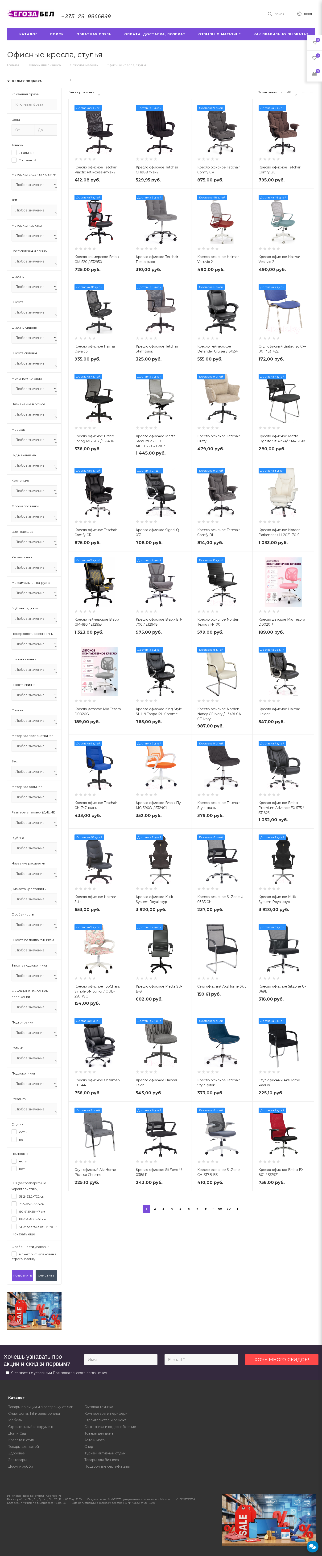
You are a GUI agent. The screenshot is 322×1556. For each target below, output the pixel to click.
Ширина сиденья (25, 327)
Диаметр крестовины (29, 889)
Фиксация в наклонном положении (30, 994)
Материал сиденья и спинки (34, 174)
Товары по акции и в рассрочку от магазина (43, 1407)
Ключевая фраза (25, 94)
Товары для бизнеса (101, 1460)
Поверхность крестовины (33, 634)
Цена (16, 119)
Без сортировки (82, 92)
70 (229, 1208)
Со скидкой (27, 160)
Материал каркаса (27, 225)
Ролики (17, 1048)
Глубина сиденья (25, 608)
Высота (18, 302)
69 (220, 1208)
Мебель (15, 1420)
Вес (15, 761)
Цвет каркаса (22, 531)
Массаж (18, 429)
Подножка (20, 1154)
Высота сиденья (24, 353)
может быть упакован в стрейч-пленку (34, 1256)
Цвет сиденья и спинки (30, 251)
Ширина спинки (24, 659)
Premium (19, 1099)
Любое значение (30, 185)
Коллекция (20, 480)
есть (22, 1132)
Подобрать (22, 1275)
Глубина (18, 838)
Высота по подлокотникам (33, 940)
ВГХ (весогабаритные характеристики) (29, 1186)
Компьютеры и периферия (106, 1413)
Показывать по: (270, 92)
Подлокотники (23, 1073)
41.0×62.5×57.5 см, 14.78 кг (37, 1227)
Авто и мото (94, 1440)
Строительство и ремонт (105, 1420)
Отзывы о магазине (219, 34)
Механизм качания (27, 378)
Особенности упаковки (30, 1247)
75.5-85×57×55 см (31, 1204)
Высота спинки (23, 685)
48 (289, 92)
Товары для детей (23, 1446)
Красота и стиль (21, 1440)
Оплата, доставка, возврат (155, 34)
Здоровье (16, 1453)
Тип (14, 200)
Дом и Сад (17, 1433)
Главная (13, 65)
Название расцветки (28, 863)
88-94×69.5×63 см (32, 1219)
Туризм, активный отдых (104, 1453)
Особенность (23, 914)
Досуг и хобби (20, 1466)
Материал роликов (27, 787)
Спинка (17, 710)
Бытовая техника (98, 1407)
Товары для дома (98, 1433)
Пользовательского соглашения (80, 1373)
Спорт (89, 1446)
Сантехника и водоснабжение (110, 1427)
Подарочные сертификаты (107, 1466)
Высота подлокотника (29, 965)
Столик (17, 1124)
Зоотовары (17, 1460)
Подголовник (22, 1022)
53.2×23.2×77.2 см (31, 1196)
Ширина (18, 276)
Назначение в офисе (28, 404)
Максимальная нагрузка (31, 583)
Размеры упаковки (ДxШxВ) (33, 812)
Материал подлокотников (33, 736)
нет (21, 1139)
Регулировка (22, 557)
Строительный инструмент (31, 1427)
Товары (17, 145)
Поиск (57, 34)
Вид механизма (24, 455)
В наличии (26, 153)
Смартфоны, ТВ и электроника (34, 1413)
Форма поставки (25, 506)
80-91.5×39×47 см (31, 1211)
